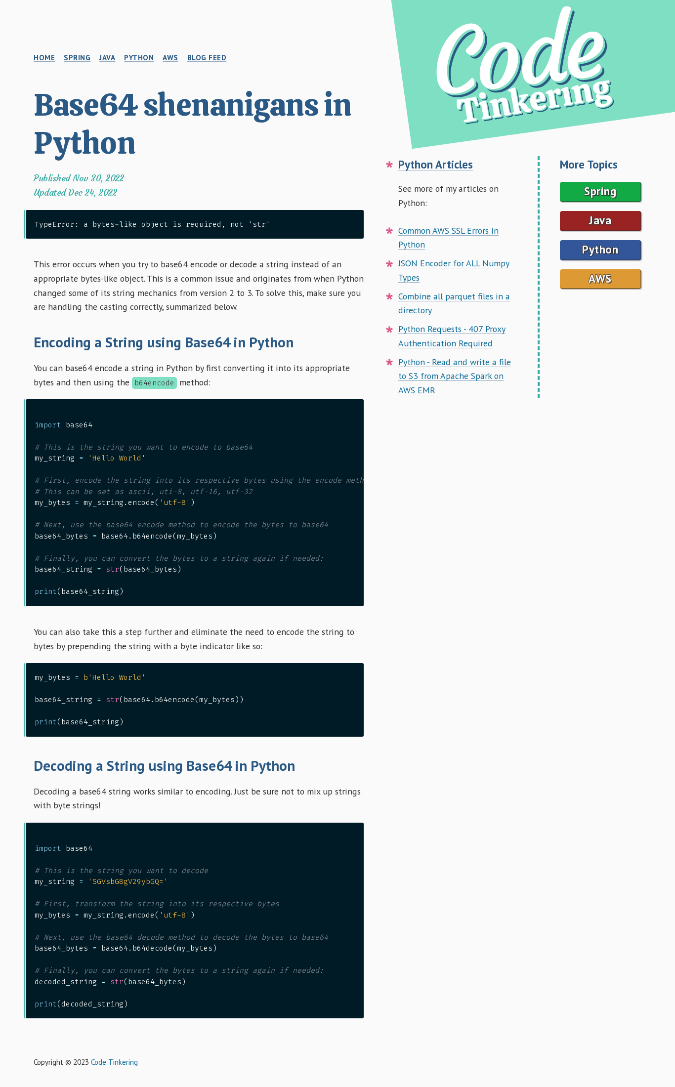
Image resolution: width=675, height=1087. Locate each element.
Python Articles (435, 164)
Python (600, 249)
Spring (600, 191)
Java (600, 220)
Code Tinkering (114, 1062)
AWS (600, 278)
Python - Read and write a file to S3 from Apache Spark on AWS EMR (454, 376)
